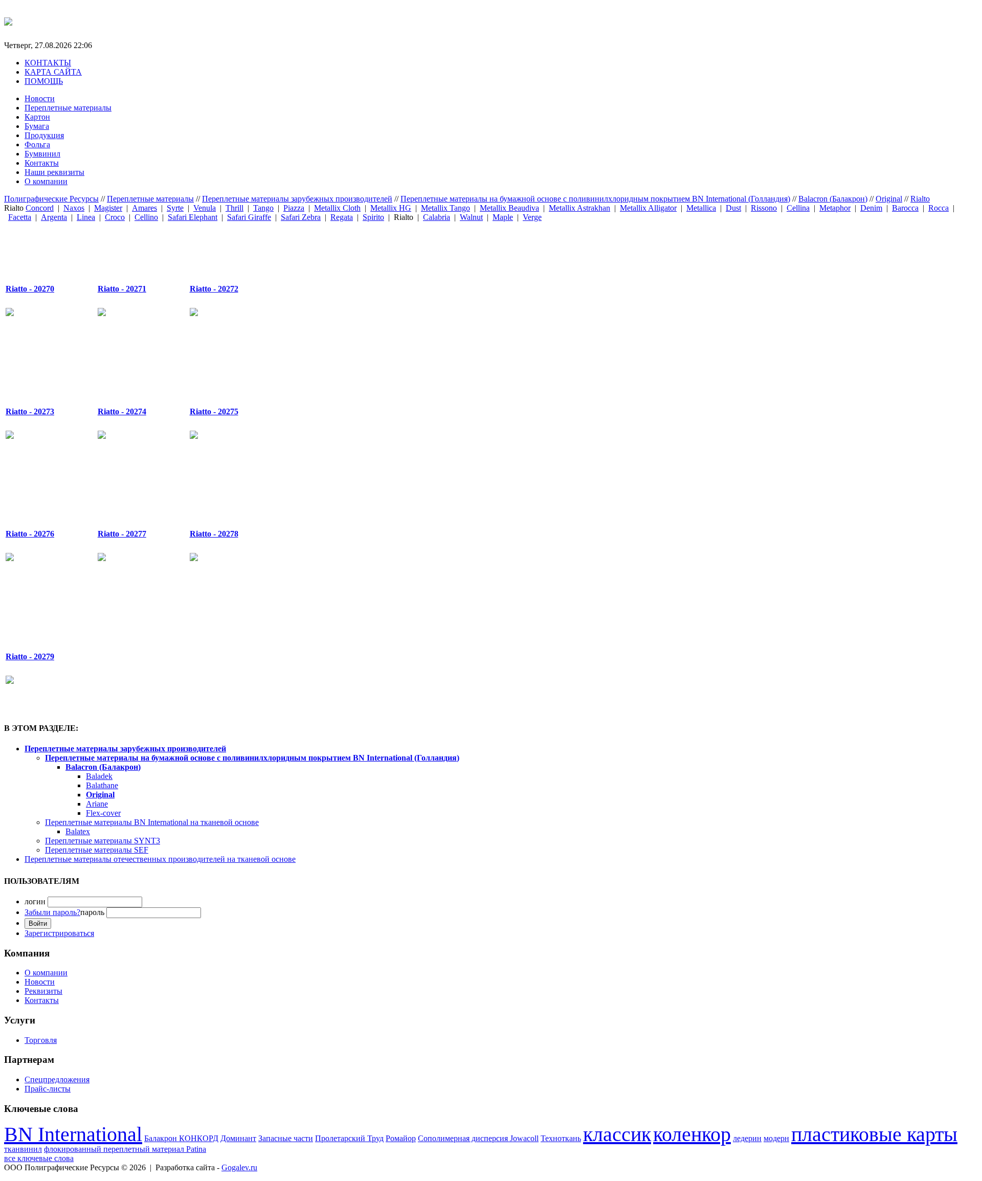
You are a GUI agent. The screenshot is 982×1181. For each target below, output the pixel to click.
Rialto (920, 198)
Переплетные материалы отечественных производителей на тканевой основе (160, 859)
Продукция (44, 135)
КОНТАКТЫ (48, 62)
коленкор (692, 1134)
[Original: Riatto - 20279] (39, 616)
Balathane (102, 785)
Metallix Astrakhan (579, 208)
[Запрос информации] (10, 313)
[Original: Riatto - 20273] (39, 371)
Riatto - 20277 (122, 533)
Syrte (175, 208)
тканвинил (23, 1149)
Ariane (97, 803)
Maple (503, 217)
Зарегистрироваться (59, 933)
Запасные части (285, 1138)
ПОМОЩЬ (44, 81)
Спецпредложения (57, 1079)
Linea (86, 217)
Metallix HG (390, 208)
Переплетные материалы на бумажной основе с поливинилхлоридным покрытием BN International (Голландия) (595, 198)
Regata (341, 217)
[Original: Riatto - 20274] (131, 371)
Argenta (54, 217)
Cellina (798, 208)
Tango (263, 208)
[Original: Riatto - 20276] (39, 494)
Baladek (99, 776)
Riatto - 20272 (214, 288)
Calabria (436, 217)
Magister (108, 208)
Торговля (41, 1040)
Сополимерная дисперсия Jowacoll (478, 1138)
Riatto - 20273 (30, 411)
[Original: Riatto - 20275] (223, 371)
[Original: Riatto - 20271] (131, 249)
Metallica (701, 208)
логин (35, 901)
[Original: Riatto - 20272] (223, 249)
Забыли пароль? (52, 912)
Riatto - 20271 (122, 288)
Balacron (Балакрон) (832, 198)
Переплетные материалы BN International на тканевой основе (152, 822)
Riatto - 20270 (30, 288)
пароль (64, 912)
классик (617, 1134)
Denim (871, 208)
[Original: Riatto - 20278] (223, 494)
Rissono (764, 208)
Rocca (938, 208)
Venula (204, 208)
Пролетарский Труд (349, 1138)
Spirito (373, 217)
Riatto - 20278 (214, 533)
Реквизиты (43, 991)
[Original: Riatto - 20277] (131, 494)
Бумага (37, 126)
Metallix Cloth (337, 208)
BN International (73, 1134)
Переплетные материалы (68, 107)
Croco (115, 217)
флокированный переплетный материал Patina (125, 1149)
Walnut (471, 217)
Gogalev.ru (239, 1167)
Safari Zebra (301, 217)
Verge (532, 217)
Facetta (19, 217)
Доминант (238, 1138)
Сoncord (40, 208)
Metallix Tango (445, 208)
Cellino (146, 217)
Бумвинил (42, 153)
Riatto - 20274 (122, 411)
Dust (733, 208)
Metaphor (835, 208)
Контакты (42, 163)
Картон (37, 117)
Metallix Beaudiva (509, 208)
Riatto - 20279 (30, 656)
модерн (776, 1138)
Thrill (234, 208)
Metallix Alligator (648, 208)
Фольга (37, 144)
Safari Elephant (192, 217)
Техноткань (561, 1138)
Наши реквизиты (54, 172)
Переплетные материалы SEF (96, 849)
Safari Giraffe (249, 217)
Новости (40, 98)
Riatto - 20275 (214, 411)
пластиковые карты (874, 1134)
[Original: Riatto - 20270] (39, 249)
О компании (46, 181)
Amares (144, 208)
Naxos (73, 208)
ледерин (747, 1138)
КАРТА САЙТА (53, 72)
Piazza (293, 208)
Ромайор (401, 1138)
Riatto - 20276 (30, 533)
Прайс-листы (48, 1088)
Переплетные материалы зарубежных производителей (297, 198)
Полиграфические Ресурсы (51, 198)
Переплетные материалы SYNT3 (102, 840)
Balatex (77, 831)
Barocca (905, 208)
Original (889, 198)
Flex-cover (103, 813)
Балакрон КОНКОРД (181, 1138)
